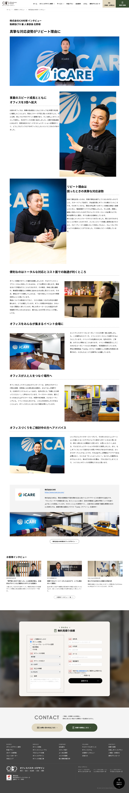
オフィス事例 (46, 4)
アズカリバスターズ (116, 770)
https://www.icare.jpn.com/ (54, 492)
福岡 (42, 770)
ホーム (35, 4)
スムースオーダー (12, 756)
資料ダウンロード (95, 4)
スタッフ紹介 (63, 750)
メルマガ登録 (63, 756)
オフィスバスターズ (84, 770)
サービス (59, 4)
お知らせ (85, 756)
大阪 (37, 770)
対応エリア (10, 759)
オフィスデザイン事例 (13, 747)
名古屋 (32, 770)
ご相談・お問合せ (114, 753)
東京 (21, 770)
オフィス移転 (37, 747)
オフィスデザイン (38, 756)
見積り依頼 (122, 5)
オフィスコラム (87, 750)
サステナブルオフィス (89, 747)
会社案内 (78, 4)
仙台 (26, 770)
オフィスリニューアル (40, 750)
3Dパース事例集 (11, 753)
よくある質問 (63, 753)
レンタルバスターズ (100, 770)
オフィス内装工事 (38, 759)
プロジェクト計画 (38, 753)
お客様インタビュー (88, 753)
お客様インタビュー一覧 (64, 597)
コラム (85, 4)
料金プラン (70, 4)
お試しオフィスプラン (115, 750)
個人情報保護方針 (82, 671)
